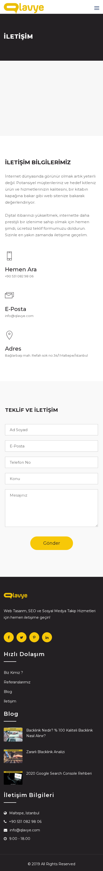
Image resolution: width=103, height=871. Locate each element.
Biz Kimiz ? (13, 672)
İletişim (10, 701)
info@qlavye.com (19, 316)
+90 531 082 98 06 (19, 276)
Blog (8, 691)
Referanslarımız (17, 682)
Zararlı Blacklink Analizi (45, 752)
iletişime (31, 617)
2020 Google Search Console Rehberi (59, 773)
